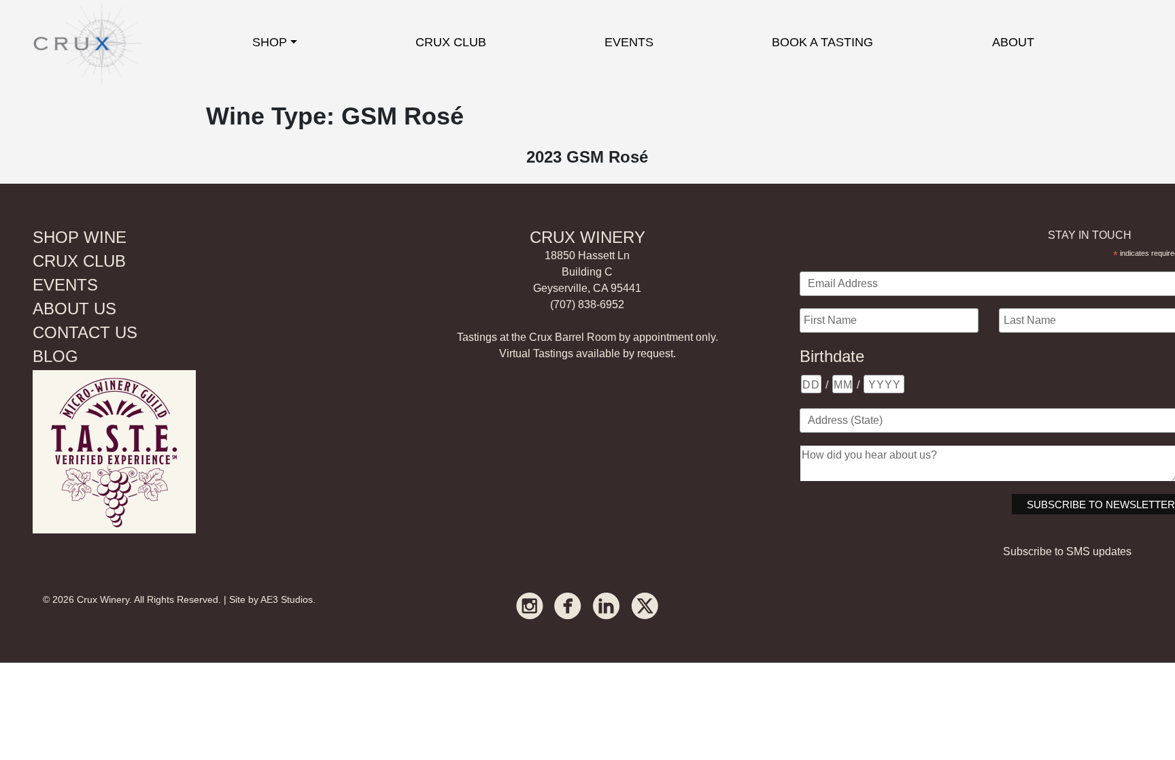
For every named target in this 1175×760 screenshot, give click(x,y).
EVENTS (65, 285)
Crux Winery (103, 599)
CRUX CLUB (79, 261)
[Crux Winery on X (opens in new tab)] (644, 605)
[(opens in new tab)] (114, 451)
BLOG (55, 356)
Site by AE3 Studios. (272, 599)
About (1013, 42)
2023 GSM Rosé (587, 157)
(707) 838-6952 (587, 304)
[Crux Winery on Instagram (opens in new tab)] (529, 605)
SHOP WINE (79, 237)
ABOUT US (74, 308)
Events (628, 42)
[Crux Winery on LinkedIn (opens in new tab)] (606, 605)
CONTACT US (85, 332)
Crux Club (450, 42)
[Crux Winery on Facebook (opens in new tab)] (567, 605)
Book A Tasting (822, 42)
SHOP (269, 42)
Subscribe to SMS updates (1067, 551)
